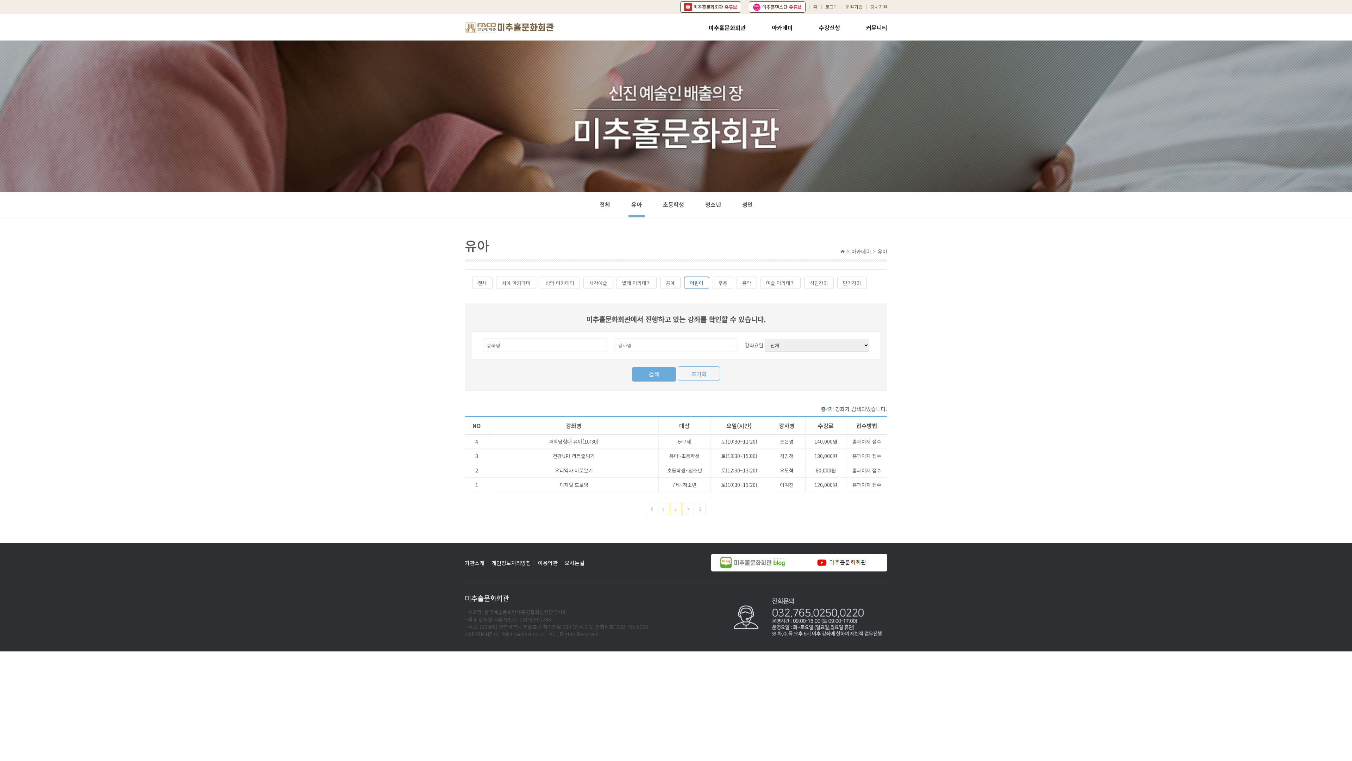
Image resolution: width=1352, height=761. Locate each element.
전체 (605, 204)
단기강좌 (852, 282)
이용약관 (548, 563)
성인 (747, 204)
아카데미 (782, 27)
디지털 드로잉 (573, 484)
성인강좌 (819, 282)
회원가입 (854, 7)
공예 (670, 282)
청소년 (713, 204)
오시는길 (574, 563)
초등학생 (673, 204)
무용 (722, 282)
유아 (636, 204)
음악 (746, 282)
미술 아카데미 (780, 282)
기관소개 (474, 563)
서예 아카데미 (516, 282)
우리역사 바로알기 (574, 470)
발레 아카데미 (636, 282)
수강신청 (829, 27)
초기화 (699, 374)
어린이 (696, 282)
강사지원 (878, 7)
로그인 (831, 7)
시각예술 (598, 282)
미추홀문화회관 (727, 27)
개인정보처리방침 (511, 563)
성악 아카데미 (559, 282)
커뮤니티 (876, 27)
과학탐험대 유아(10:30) (574, 441)
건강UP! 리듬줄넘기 (574, 455)
